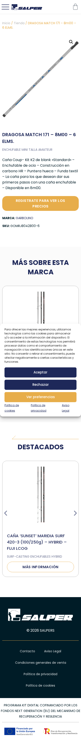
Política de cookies (40, 685)
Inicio (6, 23)
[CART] (75, 6)
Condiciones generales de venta (40, 662)
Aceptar (40, 372)
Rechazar (40, 384)
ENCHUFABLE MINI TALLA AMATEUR (27, 149)
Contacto (27, 651)
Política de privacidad (40, 674)
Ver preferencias (40, 397)
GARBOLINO (24, 218)
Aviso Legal (52, 651)
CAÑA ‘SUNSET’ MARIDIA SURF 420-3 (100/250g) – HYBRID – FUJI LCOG (37, 542)
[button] (71, 42)
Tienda (19, 23)
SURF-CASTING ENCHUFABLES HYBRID (34, 556)
